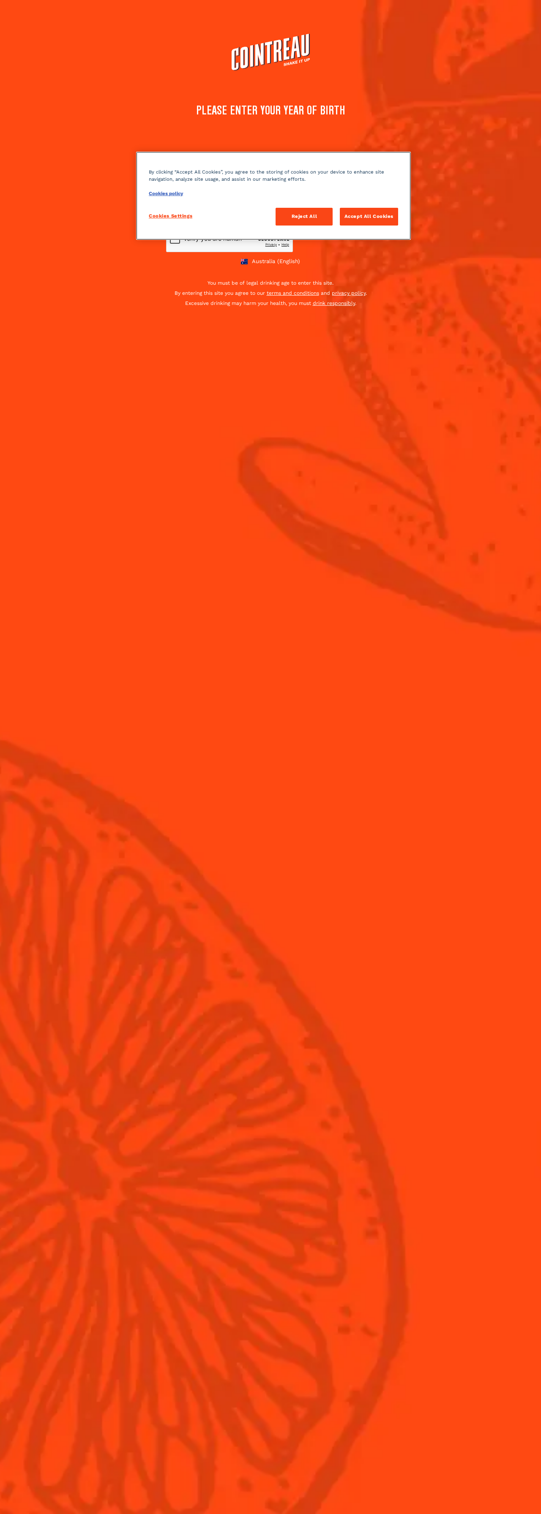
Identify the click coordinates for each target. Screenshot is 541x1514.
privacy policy (349, 293)
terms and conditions (293, 293)
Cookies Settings (170, 216)
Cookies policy (166, 193)
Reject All (304, 216)
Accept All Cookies (368, 216)
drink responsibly (334, 303)
